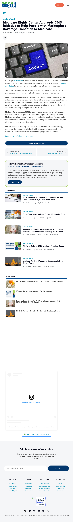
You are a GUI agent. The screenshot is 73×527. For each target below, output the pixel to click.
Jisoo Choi (28, 249)
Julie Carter (28, 203)
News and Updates (44, 491)
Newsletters (28, 488)
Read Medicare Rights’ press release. (19, 136)
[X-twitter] (48, 511)
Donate (60, 483)
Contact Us (28, 483)
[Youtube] (39, 511)
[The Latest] (4, 13)
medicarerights (30, 427)
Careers (12, 488)
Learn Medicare (44, 483)
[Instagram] (43, 511)
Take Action (60, 488)
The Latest (8, 13)
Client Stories (13, 486)
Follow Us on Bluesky (42, 434)
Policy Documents (44, 488)
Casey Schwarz (29, 218)
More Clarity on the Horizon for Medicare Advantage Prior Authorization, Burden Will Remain (44, 199)
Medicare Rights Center (16, 427)
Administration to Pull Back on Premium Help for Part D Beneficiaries (39, 281)
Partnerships (28, 486)
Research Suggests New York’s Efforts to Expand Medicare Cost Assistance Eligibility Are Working (43, 230)
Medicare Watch (9, 19)
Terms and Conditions (56, 515)
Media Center (29, 491)
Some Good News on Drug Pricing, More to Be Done (44, 214)
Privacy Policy (45, 515)
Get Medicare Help (44, 486)
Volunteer (60, 491)
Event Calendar (60, 486)
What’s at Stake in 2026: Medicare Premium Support (44, 246)
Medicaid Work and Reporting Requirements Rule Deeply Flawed (43, 262)
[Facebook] (30, 511)
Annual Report (12, 491)
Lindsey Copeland (30, 234)
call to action (18, 81)
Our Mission (12, 483)
